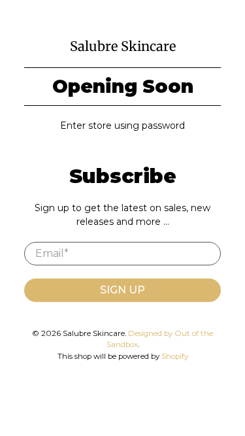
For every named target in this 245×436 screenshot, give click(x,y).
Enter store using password (122, 125)
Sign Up (122, 290)
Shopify (174, 356)
